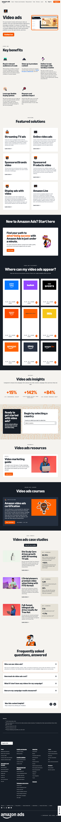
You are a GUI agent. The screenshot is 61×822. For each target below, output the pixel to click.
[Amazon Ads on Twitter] (4, 808)
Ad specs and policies (52, 757)
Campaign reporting (20, 775)
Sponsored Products (5, 769)
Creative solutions (21, 757)
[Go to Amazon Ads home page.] (12, 815)
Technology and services (22, 783)
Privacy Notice (18, 805)
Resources (50, 755)
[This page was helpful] (54, 704)
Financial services (35, 761)
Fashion (33, 759)
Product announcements (52, 753)
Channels (34, 781)
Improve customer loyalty (6, 759)
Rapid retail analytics (20, 779)
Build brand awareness (5, 751)
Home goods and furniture (37, 767)
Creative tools (19, 763)
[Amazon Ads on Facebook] (11, 808)
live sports (24, 71)
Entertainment (35, 757)
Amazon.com (30, 71)
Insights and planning (22, 749)
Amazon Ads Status (43, 805)
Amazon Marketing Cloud (21, 787)
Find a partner (50, 767)
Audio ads (3, 777)
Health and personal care (37, 765)
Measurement (29, 1)
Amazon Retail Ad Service (21, 793)
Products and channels (20, 1)
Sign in (49, 1)
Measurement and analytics (21, 768)
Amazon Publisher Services (22, 791)
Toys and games (35, 775)
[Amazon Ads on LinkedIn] (1, 808)
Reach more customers (5, 753)
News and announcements (53, 761)
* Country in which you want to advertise (34, 420)
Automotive (34, 751)
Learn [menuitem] (49, 749)
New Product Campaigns (21, 795)
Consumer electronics (36, 755)
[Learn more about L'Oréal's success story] (11, 583)
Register (57, 1)
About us (2, 805)
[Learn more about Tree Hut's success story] (11, 610)
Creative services (20, 761)
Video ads (3, 775)
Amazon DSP (19, 785)
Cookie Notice (34, 805)
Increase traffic (4, 755)
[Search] (45, 1)
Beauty (33, 753)
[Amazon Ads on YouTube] (9, 808)
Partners (38, 1)
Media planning (19, 753)
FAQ (49, 759)
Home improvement (36, 769)
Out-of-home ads (4, 779)
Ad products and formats (5, 764)
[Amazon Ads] (5, 2)
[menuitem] (7, 773)
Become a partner (51, 769)
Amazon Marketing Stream (22, 773)
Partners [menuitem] (50, 765)
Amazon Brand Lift (20, 771)
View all (2, 781)
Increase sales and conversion (6, 757)
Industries (34, 749)
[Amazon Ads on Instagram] (6, 808)
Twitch (37, 70)
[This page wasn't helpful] (51, 704)
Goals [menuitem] (2, 749)
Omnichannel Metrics (21, 777)
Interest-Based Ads (26, 805)
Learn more (9, 474)
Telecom (34, 773)
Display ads (3, 773)
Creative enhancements (21, 759)
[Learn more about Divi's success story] (11, 556)
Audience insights (20, 751)
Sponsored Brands (4, 771)
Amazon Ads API (20, 789)
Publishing (34, 771)
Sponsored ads (4, 767)
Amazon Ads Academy (52, 751)
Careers (50, 805)
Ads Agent (19, 797)
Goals (12, 1)
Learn (42, 1)
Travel (33, 777)
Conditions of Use (10, 805)
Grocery (33, 763)
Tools (34, 1)
